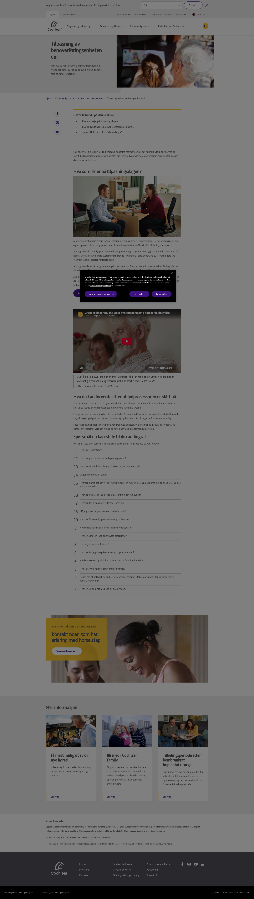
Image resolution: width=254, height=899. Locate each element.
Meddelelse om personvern (100, 285)
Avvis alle (139, 294)
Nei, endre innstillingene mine (101, 294)
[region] (128, 286)
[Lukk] (172, 273)
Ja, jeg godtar (161, 294)
